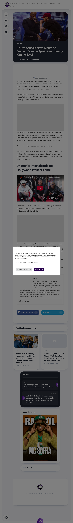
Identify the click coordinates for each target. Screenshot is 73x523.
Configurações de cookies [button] (24, 269)
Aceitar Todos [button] (39, 269)
